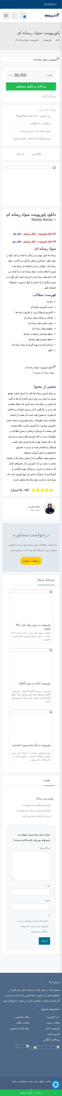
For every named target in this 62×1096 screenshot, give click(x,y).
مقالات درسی (53, 1022)
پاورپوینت (47, 40)
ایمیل (47, 900)
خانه (58, 40)
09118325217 (50, 4)
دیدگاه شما (44, 848)
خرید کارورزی (53, 1017)
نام (48, 885)
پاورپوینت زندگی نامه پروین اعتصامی (31, 745)
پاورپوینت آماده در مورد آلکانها (35, 683)
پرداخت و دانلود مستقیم (31, 86)
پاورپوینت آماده (53, 1028)
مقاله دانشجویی (22, 1017)
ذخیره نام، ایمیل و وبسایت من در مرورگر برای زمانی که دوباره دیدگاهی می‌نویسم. (32, 926)
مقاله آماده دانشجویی (19, 1028)
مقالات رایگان (23, 1022)
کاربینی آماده (54, 1034)
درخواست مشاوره (31, 561)
